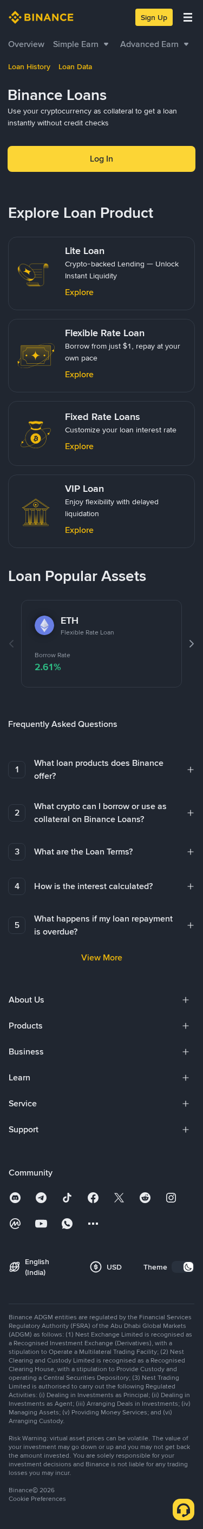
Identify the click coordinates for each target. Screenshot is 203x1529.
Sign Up (154, 17)
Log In (101, 158)
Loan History (29, 66)
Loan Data (75, 66)
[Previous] (11, 644)
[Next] (191, 644)
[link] (26, 44)
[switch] (183, 1267)
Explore (79, 292)
